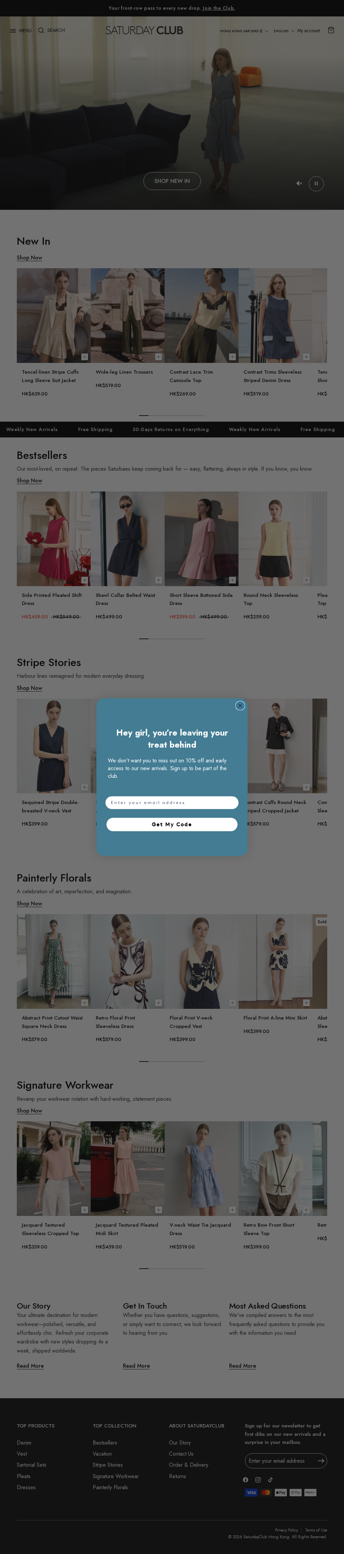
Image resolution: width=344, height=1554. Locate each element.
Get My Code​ (172, 824)
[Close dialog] (240, 706)
